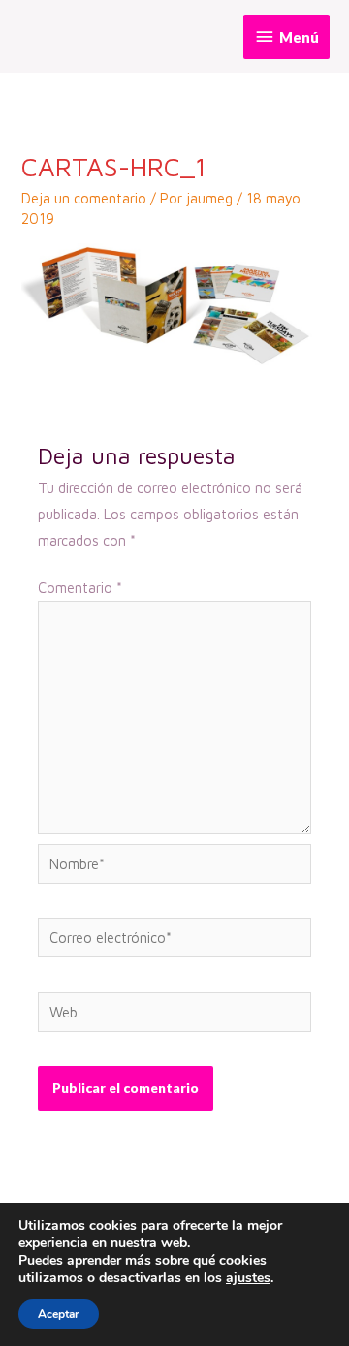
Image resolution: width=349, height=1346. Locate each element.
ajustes (248, 1278)
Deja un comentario (83, 198)
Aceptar (58, 1314)
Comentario (80, 587)
